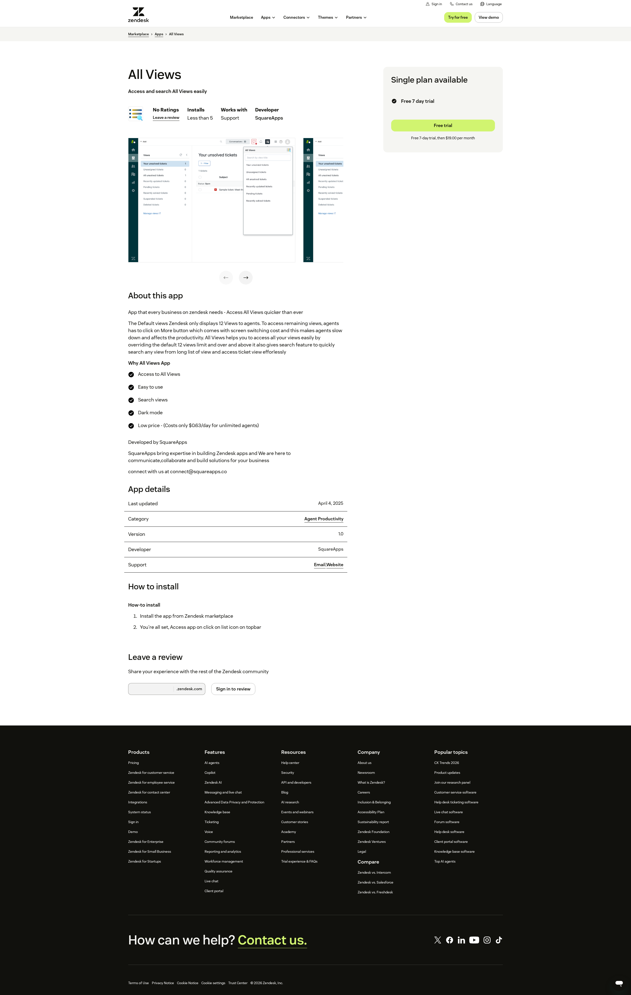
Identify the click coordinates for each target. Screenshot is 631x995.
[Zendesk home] (140, 14)
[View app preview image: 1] (211, 200)
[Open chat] (619, 983)
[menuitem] (491, 4)
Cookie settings (213, 983)
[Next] (246, 278)
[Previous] (226, 278)
